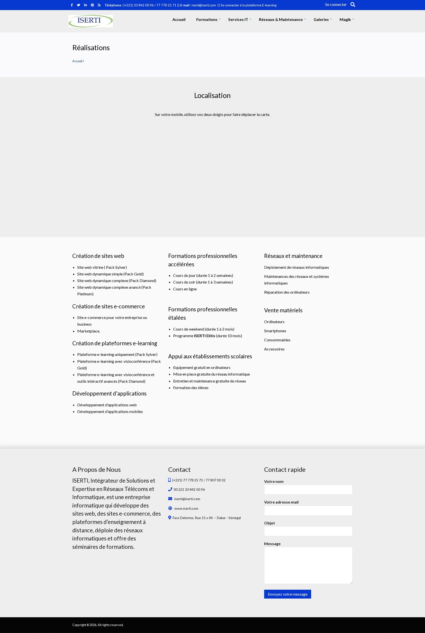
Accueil (178, 19)
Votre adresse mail (281, 502)
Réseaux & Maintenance (283, 20)
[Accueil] (91, 21)
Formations (209, 20)
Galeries (324, 20)
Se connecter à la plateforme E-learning (248, 5)
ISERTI (121, 21)
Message (272, 543)
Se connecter (336, 4)
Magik (348, 20)
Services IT (240, 20)
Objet (269, 523)
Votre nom (274, 481)
